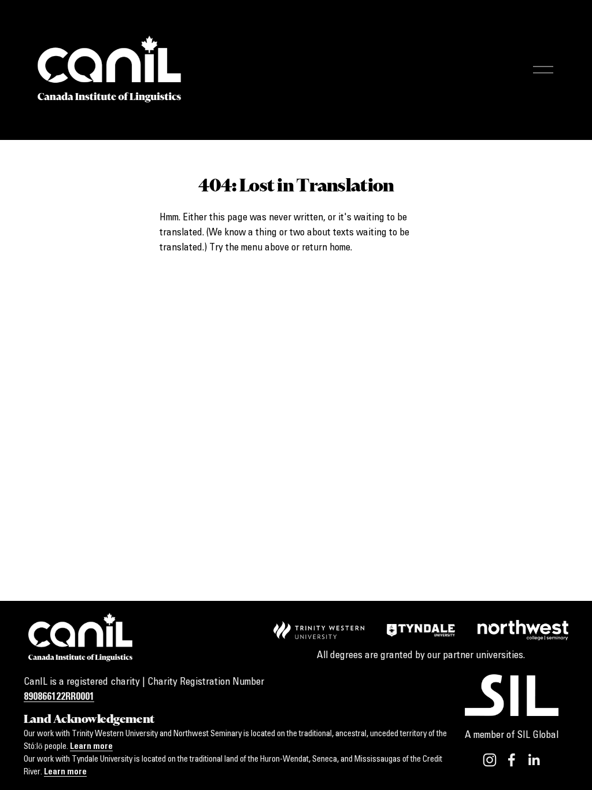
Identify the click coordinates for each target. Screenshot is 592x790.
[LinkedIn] (534, 760)
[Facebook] (512, 760)
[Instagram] (490, 760)
